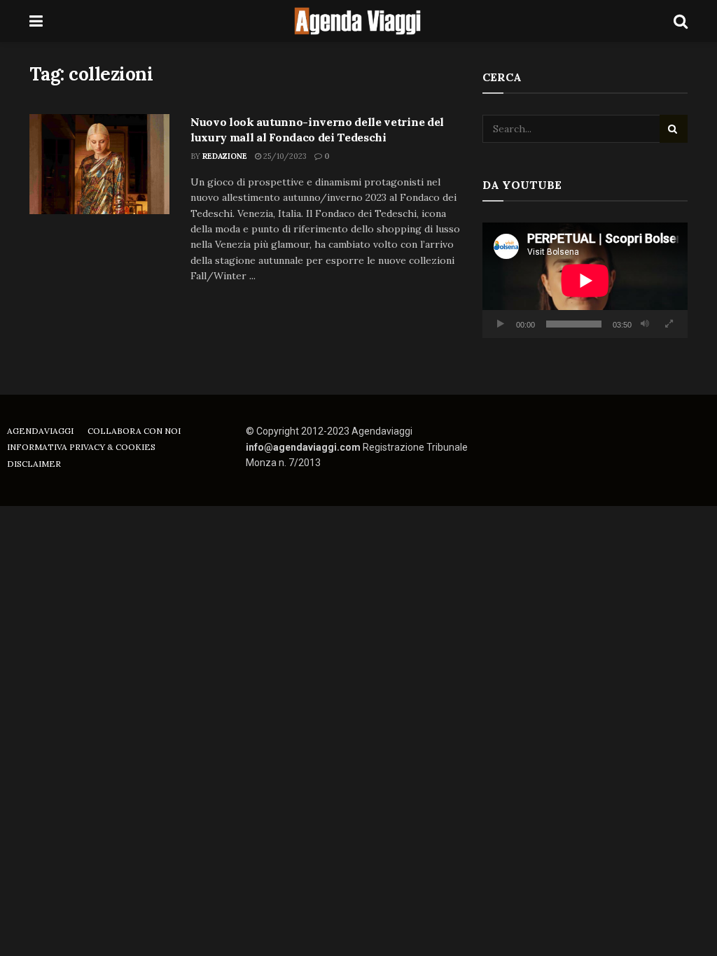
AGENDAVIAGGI (40, 431)
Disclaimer (34, 463)
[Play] (501, 324)
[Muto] (645, 324)
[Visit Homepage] (358, 21)
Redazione (224, 156)
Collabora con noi (134, 431)
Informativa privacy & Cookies (81, 447)
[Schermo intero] (669, 324)
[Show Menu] (36, 21)
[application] (585, 280)
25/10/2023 (284, 156)
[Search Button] (681, 21)
